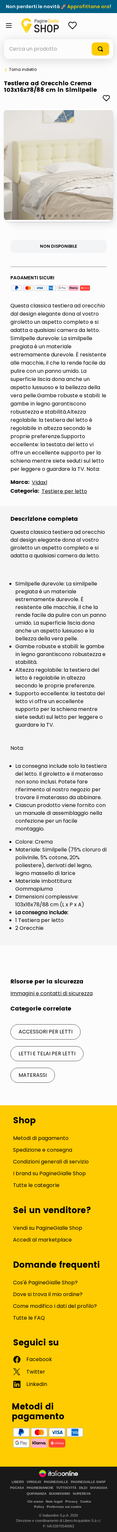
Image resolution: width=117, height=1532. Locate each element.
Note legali (54, 1501)
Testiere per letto (64, 491)
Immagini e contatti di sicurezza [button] (51, 994)
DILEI (83, 1488)
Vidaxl (39, 482)
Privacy (71, 1501)
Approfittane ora (88, 6)
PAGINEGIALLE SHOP (88, 1482)
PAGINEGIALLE (56, 1482)
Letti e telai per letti (47, 1053)
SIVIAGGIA (98, 1488)
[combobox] (58, 49)
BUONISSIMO (59, 1493)
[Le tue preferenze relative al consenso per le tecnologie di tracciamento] (105, 1520)
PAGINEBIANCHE (40, 1488)
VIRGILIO (34, 1482)
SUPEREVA (82, 1493)
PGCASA (17, 1488)
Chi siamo (35, 1501)
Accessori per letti (45, 1031)
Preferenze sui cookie (64, 1506)
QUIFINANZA (36, 1493)
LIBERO (18, 1482)
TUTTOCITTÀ (66, 1488)
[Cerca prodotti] (100, 49)
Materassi (33, 1075)
